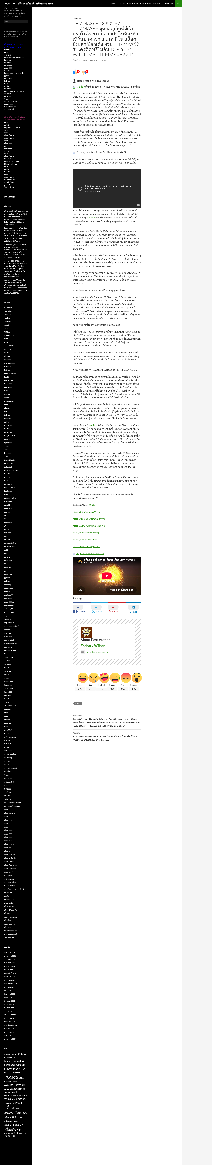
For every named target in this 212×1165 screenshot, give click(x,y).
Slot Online (8, 657)
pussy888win (9, 605)
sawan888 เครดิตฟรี (11, 626)
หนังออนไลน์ (9, 879)
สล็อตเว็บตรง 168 (10, 865)
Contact (112, 3)
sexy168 (7, 633)
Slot (5, 654)
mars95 (7, 505)
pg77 (6, 550)
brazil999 (8, 387)
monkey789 (8, 508)
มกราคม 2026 (9, 977)
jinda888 (7, 453)
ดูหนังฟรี (7, 63)
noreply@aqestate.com (97, 652)
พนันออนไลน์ (9, 782)
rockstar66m (9, 612)
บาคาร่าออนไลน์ (10, 102)
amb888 (7, 359)
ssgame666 (8, 681)
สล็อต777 (8, 834)
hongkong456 (9, 436)
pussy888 (8, 65)
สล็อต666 (8, 830)
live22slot (8, 484)
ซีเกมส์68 (7, 744)
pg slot (6, 169)
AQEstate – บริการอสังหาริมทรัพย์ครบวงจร (28, 3)
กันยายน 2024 (9, 1032)
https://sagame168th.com (14, 57)
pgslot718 (8, 567)
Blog (103, 3)
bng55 (6, 377)
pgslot (6, 76)
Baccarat (7, 366)
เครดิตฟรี (7, 896)
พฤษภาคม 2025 (10, 1004)
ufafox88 (7, 723)
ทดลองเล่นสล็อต (10, 754)
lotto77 (7, 494)
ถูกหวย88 (8, 751)
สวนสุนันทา (8, 875)
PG (5, 536)
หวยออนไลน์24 (10, 882)
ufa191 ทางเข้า (10, 706)
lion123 (7, 477)
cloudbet (7, 394)
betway (7, 370)
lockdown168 (9, 488)
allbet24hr (8, 349)
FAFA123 (7, 404)
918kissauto (9, 335)
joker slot (7, 185)
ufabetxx (7, 720)
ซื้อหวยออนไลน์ (10, 107)
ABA (6, 342)
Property (7, 585)
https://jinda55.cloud (12, 128)
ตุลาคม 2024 (9, 1029)
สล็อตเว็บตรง (9, 135)
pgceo (6, 553)
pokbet (7, 581)
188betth (7, 321)
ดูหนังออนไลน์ (9, 179)
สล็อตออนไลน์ (9, 855)
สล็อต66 (7, 133)
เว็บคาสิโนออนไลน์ (11, 910)
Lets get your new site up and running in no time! (140, 3)
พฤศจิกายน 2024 (10, 1025)
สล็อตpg (8, 1121)
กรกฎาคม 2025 (10, 997)
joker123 (7, 52)
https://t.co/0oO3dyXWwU (86, 546)
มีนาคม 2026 (9, 970)
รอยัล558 (7, 799)
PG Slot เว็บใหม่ (10, 543)
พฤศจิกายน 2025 (10, 984)
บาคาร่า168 (9, 70)
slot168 (7, 661)
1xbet (6, 325)
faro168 (17, 1057)
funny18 (7, 418)
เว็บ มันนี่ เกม (9, 906)
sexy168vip (8, 636)
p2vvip (7, 526)
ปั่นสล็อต (7, 771)
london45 (8, 491)
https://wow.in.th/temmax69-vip (89, 525)
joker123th (8, 463)
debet (6, 398)
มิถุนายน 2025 (9, 1001)
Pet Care (7, 533)
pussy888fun (9, 602)
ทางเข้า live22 (22, 1095)
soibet (6, 675)
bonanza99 (8, 380)
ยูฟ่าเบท (7, 796)
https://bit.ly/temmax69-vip (86, 511)
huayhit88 (8, 439)
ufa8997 (7, 709)
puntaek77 (8, 595)
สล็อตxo (7, 851)
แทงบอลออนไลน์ (10, 931)
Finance (7, 408)
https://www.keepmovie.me (14, 91)
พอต (6, 785)
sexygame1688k (10, 650)
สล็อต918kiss (9, 844)
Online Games (9, 519)
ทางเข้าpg (8, 758)
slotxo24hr (8, 671)
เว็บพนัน (7, 913)
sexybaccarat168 (10, 643)
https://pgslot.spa (10, 164)
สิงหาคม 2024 (9, 1035)
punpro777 (8, 104)
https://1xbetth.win (11, 161)
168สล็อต (8, 314)
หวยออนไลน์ (9, 109)
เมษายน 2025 (9, 1008)
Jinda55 (7, 449)
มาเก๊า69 (7, 792)
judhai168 (8, 467)
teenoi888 (8, 692)
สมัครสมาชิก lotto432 (12, 803)
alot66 (6, 353)
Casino (7, 391)
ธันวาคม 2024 (9, 1022)
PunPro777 (8, 588)
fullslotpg (7, 81)
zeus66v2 (8, 730)
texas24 (7, 699)
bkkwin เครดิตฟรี (10, 373)
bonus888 (8, 384)
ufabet (6, 716)
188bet (7, 318)
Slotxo (6, 668)
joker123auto (9, 460)
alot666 (7, 356)
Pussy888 (8, 598)
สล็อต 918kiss (9, 813)
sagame (7, 616)
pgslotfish (8, 574)
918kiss (7, 50)
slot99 (6, 130)
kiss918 (7, 172)
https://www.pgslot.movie (14, 73)
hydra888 (8, 443)
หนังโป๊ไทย (8, 159)
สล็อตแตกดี (8, 872)
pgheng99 (8, 78)
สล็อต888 (8, 140)
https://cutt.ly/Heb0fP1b (85, 539)
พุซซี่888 (7, 789)
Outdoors (8, 522)
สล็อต (6, 810)
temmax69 (77, 18)
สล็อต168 (8, 816)
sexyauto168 (9, 640)
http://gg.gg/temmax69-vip (86, 532)
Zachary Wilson (99, 60)
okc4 (6, 515)
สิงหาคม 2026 (9, 952)
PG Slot (7, 540)
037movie (8, 308)
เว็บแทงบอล (8, 927)
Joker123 (8, 456)
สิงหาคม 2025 (9, 994)
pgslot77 (7, 96)
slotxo (6, 153)
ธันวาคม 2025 (9, 980)
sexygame (8, 647)
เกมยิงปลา (8, 893)
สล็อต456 (8, 820)
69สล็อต (80, 86)
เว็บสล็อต (7, 920)
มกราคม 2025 (9, 1018)
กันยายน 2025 (9, 990)
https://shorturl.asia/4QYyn (90, 553)
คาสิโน (7, 733)
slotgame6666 (9, 664)
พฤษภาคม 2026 (10, 963)
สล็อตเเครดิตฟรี (10, 868)
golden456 (8, 422)
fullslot (7, 411)
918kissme (8, 339)
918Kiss (7, 332)
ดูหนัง (6, 86)
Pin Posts (169, 3)
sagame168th (9, 623)
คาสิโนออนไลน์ (10, 737)
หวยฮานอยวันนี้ (10, 886)
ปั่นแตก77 (8, 778)
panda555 (8, 529)
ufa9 (6, 713)
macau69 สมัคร (10, 498)
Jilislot (6, 446)
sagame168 (8, 619)
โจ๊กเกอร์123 (9, 187)
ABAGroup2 (9, 346)
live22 (6, 83)
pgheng (7, 557)
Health (6, 429)
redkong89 (8, 609)
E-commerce (9, 401)
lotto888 (16, 1072)
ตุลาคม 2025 (9, 987)
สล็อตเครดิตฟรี (10, 858)
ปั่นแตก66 (8, 99)
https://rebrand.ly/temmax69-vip (89, 518)
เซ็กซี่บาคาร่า (9, 900)
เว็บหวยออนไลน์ (10, 924)
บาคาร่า (7, 151)
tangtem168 (9, 685)
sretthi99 (7, 678)
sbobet (7, 630)
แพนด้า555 (22, 1133)
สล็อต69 (93, 504)
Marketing (8, 501)
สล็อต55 (7, 823)
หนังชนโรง (8, 55)
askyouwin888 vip (11, 363)
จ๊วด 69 (7, 740)
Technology (8, 688)
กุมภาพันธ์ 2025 (10, 1015)
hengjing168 (9, 432)
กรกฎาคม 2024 (10, 1039)
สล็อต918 (8, 841)
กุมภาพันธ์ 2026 (10, 973)
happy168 (8, 425)
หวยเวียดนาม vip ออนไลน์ (14, 889)
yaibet (6, 726)
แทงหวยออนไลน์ (10, 934)
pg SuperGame (9, 546)
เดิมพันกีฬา (8, 903)
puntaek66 (8, 591)
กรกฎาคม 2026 (10, 956)
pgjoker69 (8, 560)
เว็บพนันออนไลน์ (10, 917)
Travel (6, 702)
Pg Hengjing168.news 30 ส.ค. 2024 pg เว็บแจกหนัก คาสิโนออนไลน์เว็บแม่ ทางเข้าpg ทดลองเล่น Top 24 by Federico (105, 736)
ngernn (7, 512)
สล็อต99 (7, 848)
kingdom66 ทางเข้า (11, 470)
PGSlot (78, 703)
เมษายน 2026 (9, 966)
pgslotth (7, 578)
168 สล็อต (8, 311)
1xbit (6, 328)
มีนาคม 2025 (9, 1011)
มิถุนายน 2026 (9, 959)
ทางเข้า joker (9, 182)
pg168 (6, 125)
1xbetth (7, 1055)
